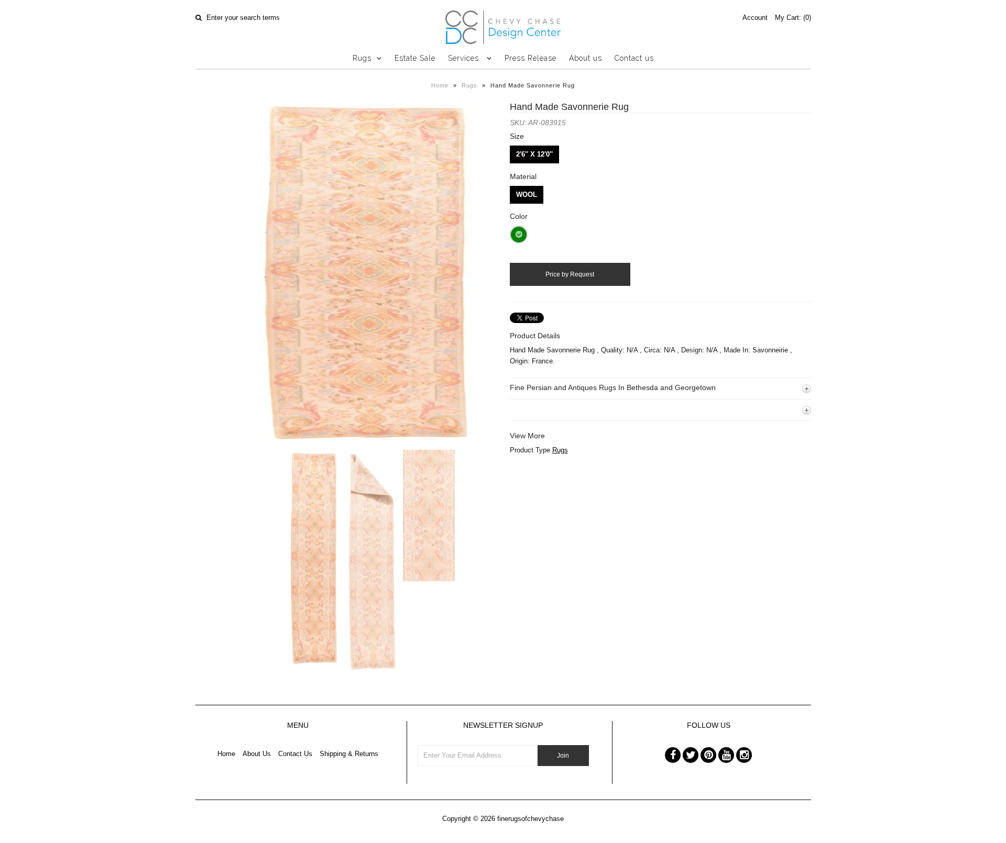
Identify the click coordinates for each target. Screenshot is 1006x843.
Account (755, 17)
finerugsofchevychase (530, 819)
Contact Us (295, 754)
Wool (526, 194)
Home (440, 85)
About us (585, 58)
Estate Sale (415, 58)
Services (465, 58)
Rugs (362, 58)
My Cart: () (793, 17)
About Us (257, 754)
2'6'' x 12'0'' (534, 154)
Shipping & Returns (349, 754)
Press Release (530, 58)
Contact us (634, 58)
